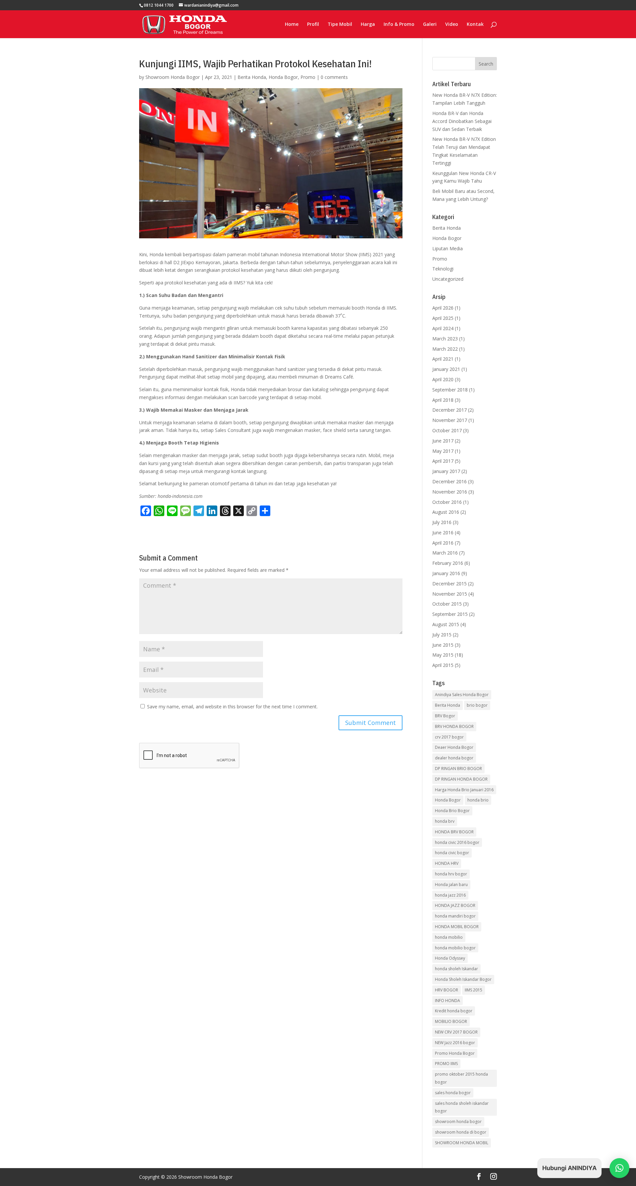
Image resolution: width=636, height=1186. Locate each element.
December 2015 (449, 583)
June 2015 (442, 645)
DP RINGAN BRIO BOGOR (458, 768)
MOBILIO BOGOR (451, 1021)
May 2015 (442, 655)
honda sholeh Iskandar (456, 969)
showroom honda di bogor (460, 1132)
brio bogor (477, 705)
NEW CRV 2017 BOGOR (456, 1032)
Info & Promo (399, 24)
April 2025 (442, 318)
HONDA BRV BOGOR (454, 832)
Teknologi (442, 269)
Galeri (430, 24)
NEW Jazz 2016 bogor (455, 1042)
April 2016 (442, 543)
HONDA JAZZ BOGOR (455, 905)
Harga (368, 24)
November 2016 (449, 492)
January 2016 (446, 573)
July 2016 (441, 522)
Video (451, 24)
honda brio (478, 800)
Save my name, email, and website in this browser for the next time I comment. (232, 706)
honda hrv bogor (451, 874)
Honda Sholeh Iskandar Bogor (463, 979)
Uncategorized (447, 279)
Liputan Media (447, 248)
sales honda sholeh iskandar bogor (462, 1107)
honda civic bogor (452, 853)
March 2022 (445, 349)
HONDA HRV (446, 863)
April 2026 (442, 308)
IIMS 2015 (473, 990)
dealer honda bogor (454, 758)
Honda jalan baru (451, 884)
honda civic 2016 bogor (457, 842)
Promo (307, 77)
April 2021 (442, 359)
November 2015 (449, 594)
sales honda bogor (453, 1093)
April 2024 (442, 328)
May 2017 (442, 451)
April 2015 (442, 665)
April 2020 (442, 379)
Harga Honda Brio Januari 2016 (464, 790)
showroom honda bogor (458, 1121)
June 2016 (442, 532)
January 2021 (446, 369)
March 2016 (445, 553)
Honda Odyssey (450, 958)
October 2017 (447, 430)
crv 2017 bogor (449, 737)
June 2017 (442, 441)
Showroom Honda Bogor (172, 77)
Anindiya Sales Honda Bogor (462, 694)
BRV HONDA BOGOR (454, 726)
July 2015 (441, 634)
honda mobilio (449, 937)
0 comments (334, 77)
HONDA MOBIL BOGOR (457, 926)
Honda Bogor (283, 77)
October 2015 (447, 604)
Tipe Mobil (340, 24)
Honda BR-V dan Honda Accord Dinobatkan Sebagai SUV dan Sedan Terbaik (462, 121)
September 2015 (450, 614)
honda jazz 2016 (450, 895)
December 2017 (449, 410)
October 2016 (447, 502)
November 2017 (449, 420)
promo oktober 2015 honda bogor (461, 1078)
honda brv (444, 821)
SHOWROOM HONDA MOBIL (461, 1143)
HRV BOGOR (446, 990)
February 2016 (447, 563)
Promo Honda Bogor (455, 1053)
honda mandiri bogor (455, 916)
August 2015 (445, 624)
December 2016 (449, 481)
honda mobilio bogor (455, 948)
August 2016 (445, 512)
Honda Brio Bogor (452, 810)
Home (291, 24)
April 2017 (442, 461)
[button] (619, 1168)
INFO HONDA (447, 1000)
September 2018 (450, 389)
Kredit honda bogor (453, 1011)
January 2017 (446, 471)
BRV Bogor (445, 716)
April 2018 (442, 400)
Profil (313, 24)
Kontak (475, 24)
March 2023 (445, 338)
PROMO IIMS (446, 1063)
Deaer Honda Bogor (454, 747)
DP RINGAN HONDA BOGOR (461, 779)
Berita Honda (252, 77)
